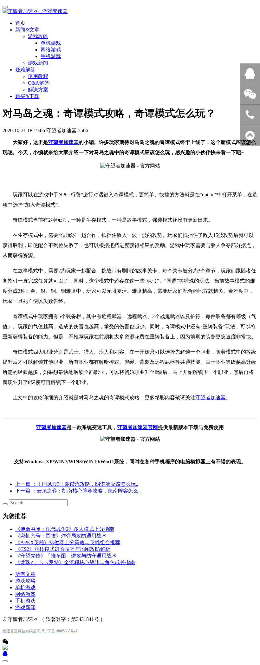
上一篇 (76, 484)
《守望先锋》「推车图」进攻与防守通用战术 (66, 555)
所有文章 (25, 574)
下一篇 (78, 490)
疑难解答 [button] (25, 69)
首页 (20, 23)
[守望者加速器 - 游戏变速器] (130, 11)
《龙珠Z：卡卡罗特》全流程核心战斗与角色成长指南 (75, 562)
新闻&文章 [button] (27, 29)
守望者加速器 (63, 142)
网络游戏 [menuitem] (51, 49)
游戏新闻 (38, 63)
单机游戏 (25, 587)
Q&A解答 (38, 83)
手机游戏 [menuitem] (51, 56)
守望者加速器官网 (137, 427)
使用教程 (38, 76)
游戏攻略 (25, 581)
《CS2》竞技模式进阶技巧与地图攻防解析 (62, 549)
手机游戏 (25, 600)
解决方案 (38, 89)
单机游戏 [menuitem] (51, 43)
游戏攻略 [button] (38, 36)
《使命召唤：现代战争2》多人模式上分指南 (64, 529)
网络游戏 (25, 594)
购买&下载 (27, 96)
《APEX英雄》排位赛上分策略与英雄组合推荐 (67, 542)
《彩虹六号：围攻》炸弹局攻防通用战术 (61, 535)
